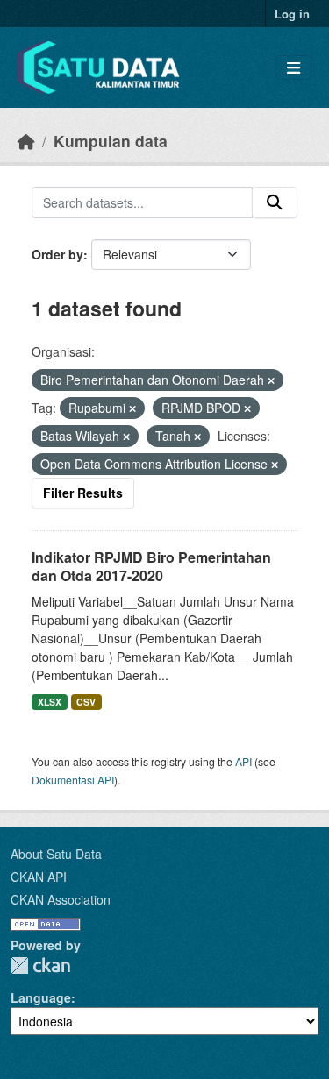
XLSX (49, 701)
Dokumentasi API (73, 779)
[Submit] (274, 202)
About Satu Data (56, 853)
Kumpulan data (111, 141)
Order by (57, 254)
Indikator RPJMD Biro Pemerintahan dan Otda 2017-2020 (151, 566)
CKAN (40, 965)
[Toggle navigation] (293, 68)
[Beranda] (26, 141)
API (243, 761)
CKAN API (39, 876)
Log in (292, 13)
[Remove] (271, 380)
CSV (86, 701)
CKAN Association (61, 899)
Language (41, 997)
